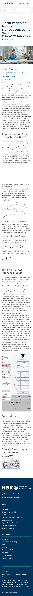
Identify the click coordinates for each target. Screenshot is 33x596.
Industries (5, 564)
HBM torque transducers (10, 83)
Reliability (5, 547)
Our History (6, 509)
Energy (4, 577)
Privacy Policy (17, 582)
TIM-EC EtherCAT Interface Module (15, 77)
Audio (4, 569)
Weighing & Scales (8, 558)
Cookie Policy (6, 582)
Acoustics (5, 539)
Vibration (5, 552)
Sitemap (26, 582)
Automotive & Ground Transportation (14, 574)
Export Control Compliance (11, 523)
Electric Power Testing (9, 542)
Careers (4, 515)
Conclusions (7, 79)
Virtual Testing (7, 555)
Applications (6, 534)
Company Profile (21, 584)
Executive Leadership (9, 512)
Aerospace (5, 571)
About (4, 504)
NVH (3, 544)
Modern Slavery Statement (11, 580)
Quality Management (9, 525)
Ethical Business (8, 584)
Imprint (24, 580)
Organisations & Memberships (12, 517)
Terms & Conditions (8, 528)
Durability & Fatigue (8, 550)
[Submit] (4, 10)
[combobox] (16, 10)
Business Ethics (7, 520)
